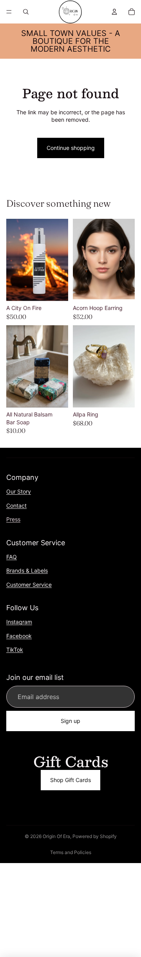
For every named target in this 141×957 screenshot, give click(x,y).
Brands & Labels (27, 570)
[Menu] (9, 12)
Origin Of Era (56, 836)
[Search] (25, 11)
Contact (16, 505)
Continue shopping (71, 147)
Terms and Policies (70, 852)
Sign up (70, 721)
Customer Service (29, 584)
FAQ (11, 556)
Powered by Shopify (94, 836)
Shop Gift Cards (70, 780)
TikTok (14, 649)
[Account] (114, 11)
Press (13, 519)
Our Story (18, 491)
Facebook (19, 636)
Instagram (19, 621)
